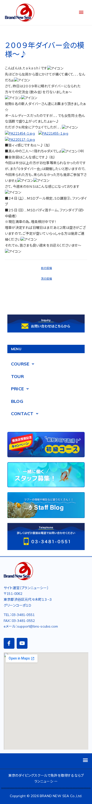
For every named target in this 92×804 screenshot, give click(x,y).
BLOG (17, 401)
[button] (85, 760)
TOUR (17, 376)
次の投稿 (46, 278)
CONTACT (22, 413)
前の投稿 (46, 268)
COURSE (20, 364)
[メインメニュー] (81, 12)
